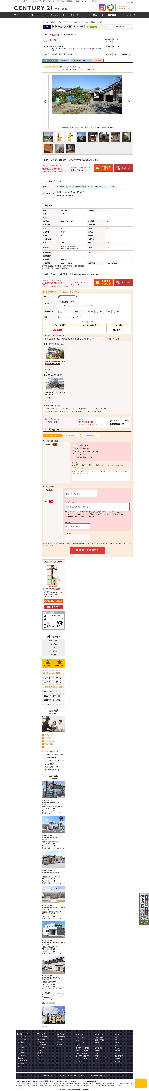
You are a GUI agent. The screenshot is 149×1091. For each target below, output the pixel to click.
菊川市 (117, 1042)
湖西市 (97, 1045)
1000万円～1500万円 (83, 1051)
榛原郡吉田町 (119, 1056)
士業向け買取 (41, 1045)
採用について (48, 1027)
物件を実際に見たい (82, 446)
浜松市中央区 (99, 1034)
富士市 (117, 1053)
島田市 (117, 1040)
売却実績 (48, 738)
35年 (91, 312)
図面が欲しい (79, 454)
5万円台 (47, 678)
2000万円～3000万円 (52, 700)
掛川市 (97, 1051)
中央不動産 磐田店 (51, 422)
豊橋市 (97, 1056)
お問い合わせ (130, 2)
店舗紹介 (21, 1050)
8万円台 (59, 682)
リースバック (50, 747)
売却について (50, 735)
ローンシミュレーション (81, 60)
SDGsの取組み (22, 1053)
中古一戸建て (53, 644)
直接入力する (67, 305)
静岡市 (117, 1034)
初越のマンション (83, 411)
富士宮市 (117, 1051)
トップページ (22, 1037)
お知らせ (131, 15)
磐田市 (97, 1042)
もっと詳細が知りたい (82, 448)
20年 (117, 312)
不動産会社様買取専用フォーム (123, 7)
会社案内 (93, 15)
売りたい (54, 15)
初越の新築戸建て (51, 411)
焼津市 (117, 1048)
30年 (100, 312)
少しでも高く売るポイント (54, 761)
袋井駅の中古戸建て (69, 409)
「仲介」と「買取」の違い (54, 755)
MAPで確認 (97, 48)
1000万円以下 (49, 692)
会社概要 (21, 1047)
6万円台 (59, 678)
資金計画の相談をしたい (83, 457)
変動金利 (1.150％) (68, 302)
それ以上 (47, 704)
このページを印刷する (55, 615)
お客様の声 (74, 15)
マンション (53, 651)
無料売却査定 (50, 741)
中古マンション (81, 1042)
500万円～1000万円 (82, 1048)
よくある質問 (50, 764)
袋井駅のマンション (87, 409)
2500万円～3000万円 (83, 1059)
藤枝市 (117, 1045)
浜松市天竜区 (99, 1040)
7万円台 (47, 682)
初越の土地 (97, 411)
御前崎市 (117, 1059)
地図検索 (59, 1039)
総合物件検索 (61, 1037)
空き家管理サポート (52, 770)
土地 (53, 648)
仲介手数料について (52, 767)
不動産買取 (49, 744)
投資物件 (53, 655)
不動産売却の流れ (51, 752)
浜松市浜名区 (99, 1037)
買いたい (35, 15)
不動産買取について (43, 1039)
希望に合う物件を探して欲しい (86, 451)
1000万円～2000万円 (52, 696)
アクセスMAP (22, 1061)
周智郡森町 (98, 1048)
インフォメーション (24, 1045)
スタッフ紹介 (22, 1039)
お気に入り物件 (113, 339)
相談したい (21, 1058)
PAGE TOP (141, 1083)
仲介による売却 (42, 1042)
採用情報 (112, 15)
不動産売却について (43, 1037)
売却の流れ (40, 1058)
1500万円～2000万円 (83, 1053)
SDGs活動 (21, 1055)
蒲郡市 (97, 1059)
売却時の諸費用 (50, 758)
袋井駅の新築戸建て (52, 409)
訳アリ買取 (40, 1047)
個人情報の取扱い (48, 1076)
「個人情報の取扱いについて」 (81, 543)
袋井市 (117, 1037)
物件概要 (64, 60)
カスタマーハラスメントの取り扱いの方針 (71, 1076)
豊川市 (97, 1053)
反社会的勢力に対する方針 (98, 1076)
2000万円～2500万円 (83, 1056)
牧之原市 (117, 1061)
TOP (16, 15)
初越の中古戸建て (67, 411)
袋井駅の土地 (102, 409)
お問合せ (98, 60)
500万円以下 (80, 1045)
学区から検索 (61, 1042)
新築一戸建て (53, 641)
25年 (108, 312)
